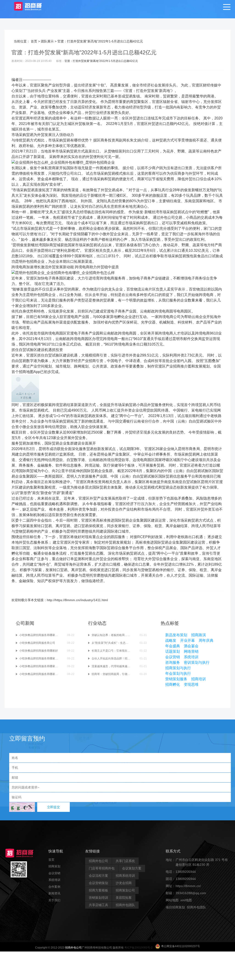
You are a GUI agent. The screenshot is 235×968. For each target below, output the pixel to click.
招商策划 (54, 866)
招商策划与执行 (178, 668)
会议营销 (172, 657)
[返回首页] (32, 6)
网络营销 (191, 651)
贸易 (129, 96)
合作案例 (54, 886)
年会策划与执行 (178, 673)
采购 (22, 135)
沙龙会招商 (124, 883)
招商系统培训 (125, 875)
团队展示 (47, 41)
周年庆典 (206, 640)
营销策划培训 (98, 897)
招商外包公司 (98, 861)
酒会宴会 (191, 646)
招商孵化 (172, 684)
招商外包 (187, 914)
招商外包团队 (125, 905)
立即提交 (53, 807)
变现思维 (191, 684)
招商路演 (198, 635)
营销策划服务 (176, 679)
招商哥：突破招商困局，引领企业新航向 (111, 674)
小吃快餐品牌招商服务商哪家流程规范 (38, 635)
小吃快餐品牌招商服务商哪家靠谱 (38, 658)
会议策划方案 (131, 868)
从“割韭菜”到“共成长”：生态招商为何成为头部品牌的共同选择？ (111, 642)
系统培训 (191, 657)
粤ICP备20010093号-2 (138, 947)
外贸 (147, 91)
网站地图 (172, 900)
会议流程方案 (98, 875)
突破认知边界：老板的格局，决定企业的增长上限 (111, 635)
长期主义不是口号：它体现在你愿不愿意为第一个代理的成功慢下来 (111, 650)
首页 (34, 41)
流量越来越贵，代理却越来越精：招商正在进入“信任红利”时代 (111, 666)
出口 (143, 118)
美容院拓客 (124, 897)
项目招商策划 (175, 907)
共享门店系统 (125, 861)
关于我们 (54, 900)
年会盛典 (172, 646)
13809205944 (186, 872)
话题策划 (172, 651)
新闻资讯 (54, 893)
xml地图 (186, 900)
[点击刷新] (22, 807)
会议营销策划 (98, 883)
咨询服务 (172, 662)
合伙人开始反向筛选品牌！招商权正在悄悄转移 (111, 658)
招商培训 (198, 679)
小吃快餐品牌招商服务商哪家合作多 (38, 666)
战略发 (170, 640)
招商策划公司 (125, 890)
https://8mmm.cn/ (188, 886)
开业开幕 (187, 640)
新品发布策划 (176, 635)
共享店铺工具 (98, 905)
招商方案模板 (98, 890)
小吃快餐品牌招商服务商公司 (37, 642)
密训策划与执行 (197, 662)
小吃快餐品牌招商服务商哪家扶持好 (38, 674)
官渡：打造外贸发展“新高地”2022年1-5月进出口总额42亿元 (101, 61)
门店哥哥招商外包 (102, 868)
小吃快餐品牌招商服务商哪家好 (38, 650)
